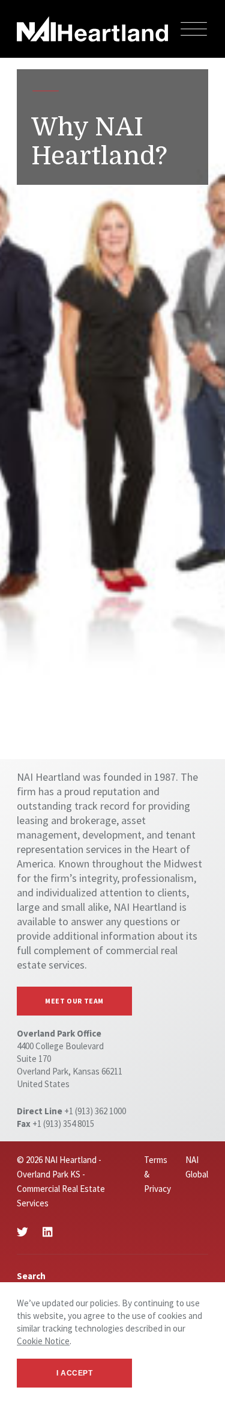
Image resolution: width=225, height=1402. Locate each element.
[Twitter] (22, 1232)
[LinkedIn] (47, 1232)
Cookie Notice (43, 1341)
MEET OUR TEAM (74, 1000)
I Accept (74, 1373)
